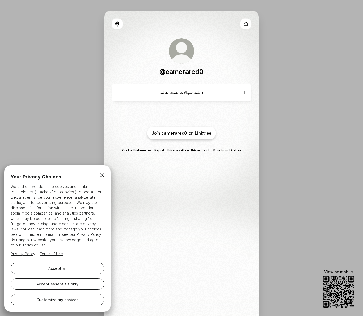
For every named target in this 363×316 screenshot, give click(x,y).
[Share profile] (245, 24)
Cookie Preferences (136, 150)
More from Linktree (227, 150)
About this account (195, 150)
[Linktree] (117, 24)
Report (159, 150)
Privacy (172, 150)
